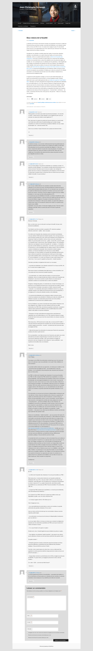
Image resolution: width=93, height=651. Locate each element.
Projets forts (67, 23)
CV (55, 23)
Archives (42, 23)
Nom (30, 615)
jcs (58, 102)
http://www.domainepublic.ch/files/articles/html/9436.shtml (41, 428)
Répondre (31, 135)
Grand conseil (60, 23)
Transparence (33, 26)
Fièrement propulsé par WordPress (46, 646)
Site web (29, 629)
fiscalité (39, 102)
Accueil (19, 23)
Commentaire (31, 597)
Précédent (20, 30)
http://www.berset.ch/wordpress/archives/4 (46, 429)
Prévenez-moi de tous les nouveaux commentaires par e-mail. (39, 635)
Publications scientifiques (23, 26)
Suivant (73, 30)
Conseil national (49, 23)
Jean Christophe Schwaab (32, 7)
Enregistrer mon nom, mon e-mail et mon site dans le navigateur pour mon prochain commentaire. (46, 632)
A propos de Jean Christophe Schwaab (30, 23)
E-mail (30, 622)
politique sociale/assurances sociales (48, 102)
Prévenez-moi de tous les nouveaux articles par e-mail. (38, 637)
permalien (32, 103)
